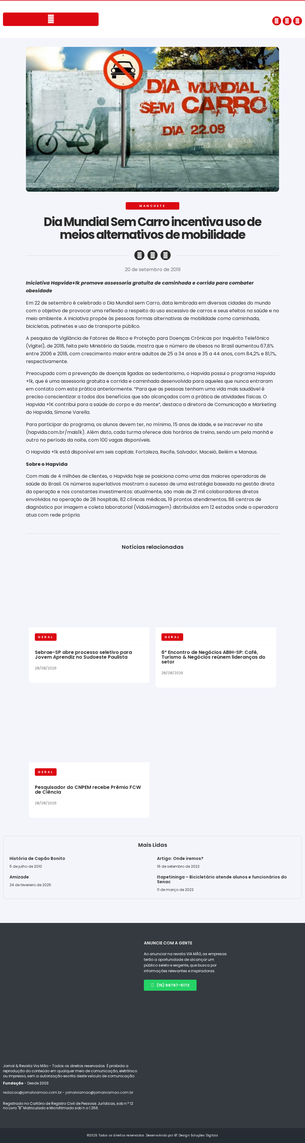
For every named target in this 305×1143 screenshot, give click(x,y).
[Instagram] (287, 20)
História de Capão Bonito (37, 858)
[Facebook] (276, 20)
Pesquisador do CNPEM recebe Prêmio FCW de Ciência (88, 789)
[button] (139, 255)
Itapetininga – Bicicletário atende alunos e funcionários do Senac (222, 879)
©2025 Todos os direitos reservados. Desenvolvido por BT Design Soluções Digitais (152, 1135)
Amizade (19, 877)
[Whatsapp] (297, 20)
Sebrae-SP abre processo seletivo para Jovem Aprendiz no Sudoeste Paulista (83, 654)
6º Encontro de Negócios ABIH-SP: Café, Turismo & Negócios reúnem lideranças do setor (213, 657)
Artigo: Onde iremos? (180, 858)
